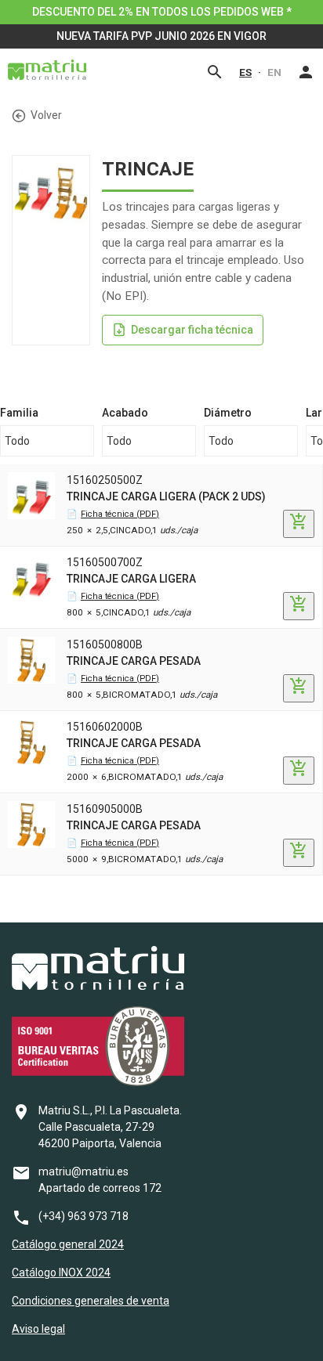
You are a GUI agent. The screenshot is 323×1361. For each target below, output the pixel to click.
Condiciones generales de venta (90, 1300)
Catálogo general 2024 (68, 1244)
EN (274, 72)
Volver (46, 115)
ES (245, 72)
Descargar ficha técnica (192, 329)
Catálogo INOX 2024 (61, 1272)
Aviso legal (38, 1329)
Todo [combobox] (17, 441)
